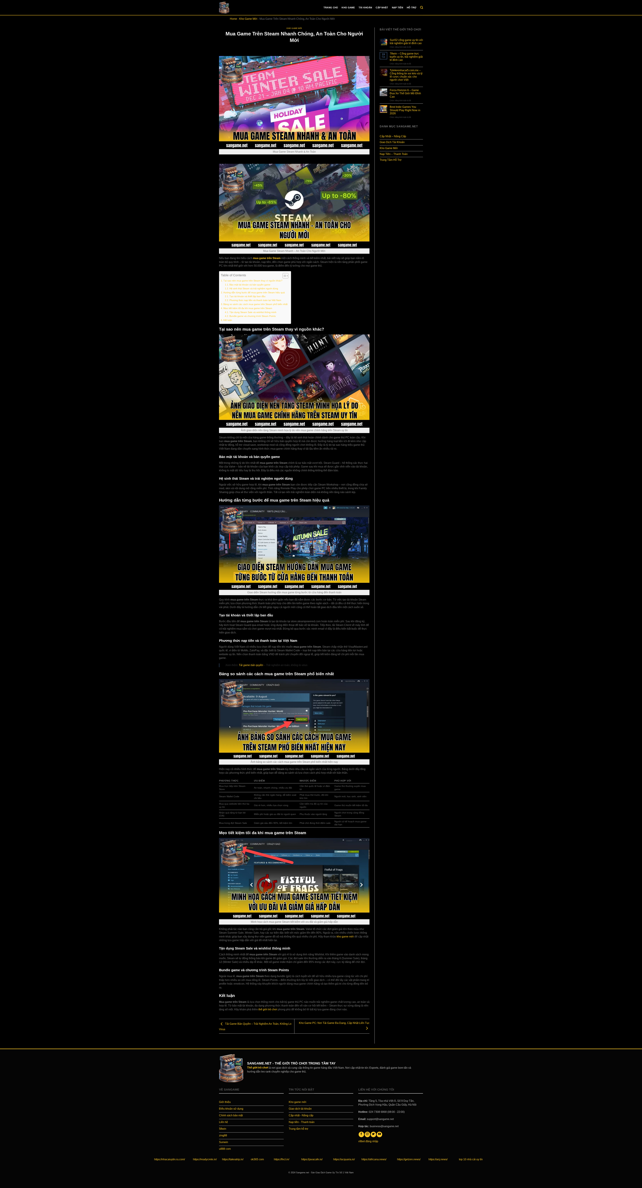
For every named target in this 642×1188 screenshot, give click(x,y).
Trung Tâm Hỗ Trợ (391, 159)
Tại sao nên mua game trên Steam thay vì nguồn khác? (252, 280)
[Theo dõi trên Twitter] (373, 1134)
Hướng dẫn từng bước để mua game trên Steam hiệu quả (254, 292)
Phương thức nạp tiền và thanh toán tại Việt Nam (255, 300)
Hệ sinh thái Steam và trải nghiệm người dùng (253, 288)
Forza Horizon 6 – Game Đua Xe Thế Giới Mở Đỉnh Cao (405, 93)
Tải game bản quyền (251, 665)
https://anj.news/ (438, 1159)
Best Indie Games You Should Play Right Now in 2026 (405, 110)
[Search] (421, 7)
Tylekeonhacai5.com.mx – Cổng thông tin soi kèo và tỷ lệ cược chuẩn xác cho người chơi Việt (406, 75)
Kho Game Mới (248, 18)
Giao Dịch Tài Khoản (392, 142)
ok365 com (257, 1159)
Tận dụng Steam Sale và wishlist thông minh (252, 312)
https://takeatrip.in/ (232, 1159)
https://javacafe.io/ (312, 1159)
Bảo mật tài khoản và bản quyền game (249, 284)
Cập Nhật (382, 7)
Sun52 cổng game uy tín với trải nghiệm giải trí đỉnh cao (406, 42)
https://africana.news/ (373, 1159)
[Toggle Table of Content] (284, 276)
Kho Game (348, 7)
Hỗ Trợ (411, 7)
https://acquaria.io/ (344, 1159)
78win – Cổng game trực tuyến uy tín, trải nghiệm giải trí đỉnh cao (406, 56)
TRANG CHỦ (331, 7)
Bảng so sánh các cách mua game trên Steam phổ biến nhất (255, 304)
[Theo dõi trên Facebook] (361, 1134)
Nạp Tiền (397, 7)
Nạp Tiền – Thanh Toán (394, 154)
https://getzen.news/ (408, 1159)
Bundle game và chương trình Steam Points (252, 316)
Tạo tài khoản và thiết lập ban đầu (247, 296)
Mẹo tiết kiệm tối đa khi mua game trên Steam (247, 308)
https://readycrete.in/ (205, 1159)
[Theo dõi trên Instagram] (367, 1134)
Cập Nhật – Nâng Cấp (393, 136)
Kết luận (227, 320)
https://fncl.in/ (281, 1159)
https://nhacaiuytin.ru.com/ (169, 1159)
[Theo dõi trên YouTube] (379, 1134)
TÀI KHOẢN (365, 7)
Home (233, 18)
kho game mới (345, 936)
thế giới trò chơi (267, 1009)
